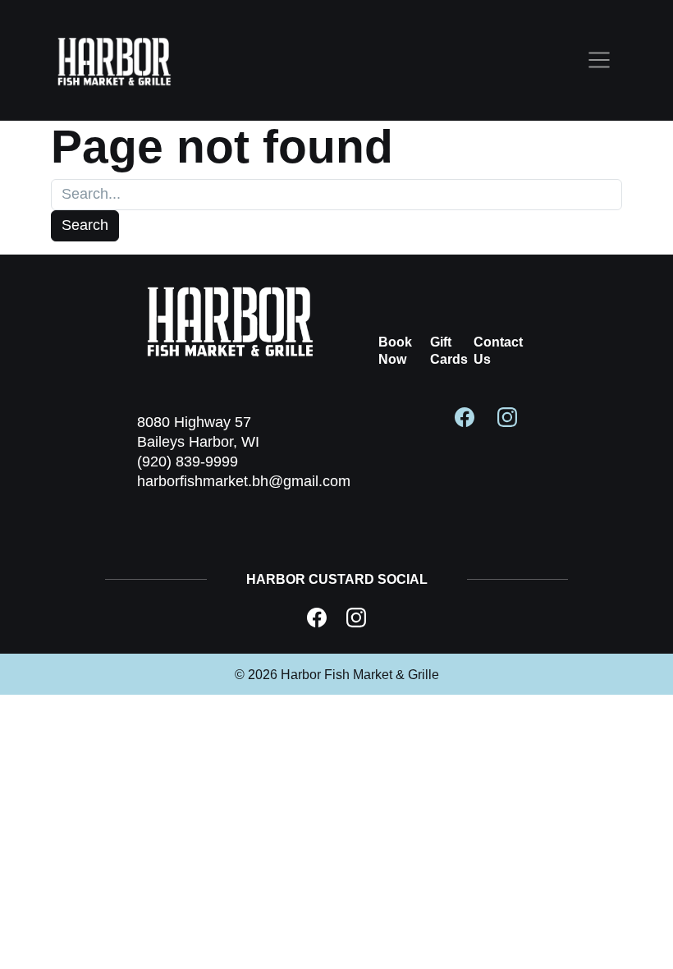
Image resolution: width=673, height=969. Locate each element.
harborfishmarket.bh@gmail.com (243, 481)
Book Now (395, 350)
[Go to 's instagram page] (507, 415)
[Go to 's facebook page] (464, 415)
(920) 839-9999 (187, 461)
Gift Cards (449, 350)
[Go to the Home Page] (115, 60)
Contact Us (498, 350)
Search (85, 225)
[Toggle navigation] (599, 61)
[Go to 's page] (317, 617)
